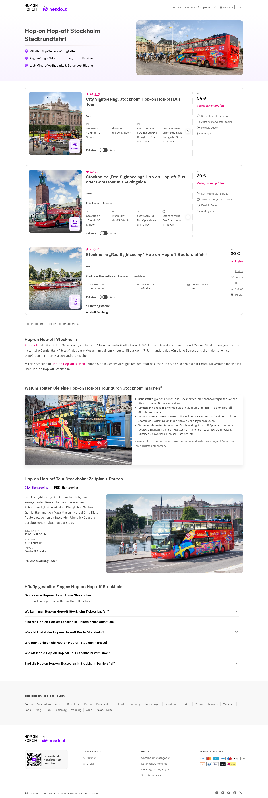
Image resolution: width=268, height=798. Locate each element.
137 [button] (97, 94)
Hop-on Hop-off (34, 323)
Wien (89, 710)
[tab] (92, 203)
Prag (38, 710)
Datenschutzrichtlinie (154, 763)
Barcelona (73, 704)
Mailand (213, 704)
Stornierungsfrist (151, 775)
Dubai (109, 710)
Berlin (88, 704)
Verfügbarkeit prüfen (210, 105)
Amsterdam (43, 704)
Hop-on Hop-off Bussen (68, 363)
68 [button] (96, 249)
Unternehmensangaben (155, 758)
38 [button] (96, 171)
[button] (194, 7)
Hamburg (134, 704)
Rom (48, 710)
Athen (59, 704)
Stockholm (32, 345)
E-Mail (91, 763)
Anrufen (91, 758)
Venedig (76, 710)
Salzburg (61, 710)
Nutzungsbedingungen (155, 769)
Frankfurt (118, 704)
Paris (28, 710)
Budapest (102, 704)
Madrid (199, 704)
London (185, 704)
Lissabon (170, 704)
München (228, 704)
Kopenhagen (152, 704)
